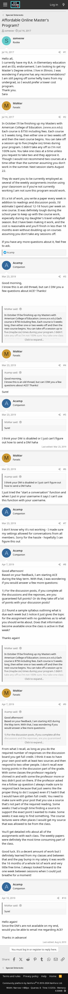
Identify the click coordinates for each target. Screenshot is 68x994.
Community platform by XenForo (33, 983)
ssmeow (9, 30)
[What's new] (63, 4)
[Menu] (5, 4)
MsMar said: (11, 309)
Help (43, 976)
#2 (64, 117)
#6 (64, 469)
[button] (65, 990)
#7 (64, 523)
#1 (64, 52)
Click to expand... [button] (34, 339)
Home (52, 976)
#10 (64, 898)
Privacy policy (31, 976)
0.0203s (52, 987)
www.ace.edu (53, 127)
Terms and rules (11, 976)
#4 (64, 365)
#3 (64, 276)
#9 (64, 704)
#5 (64, 414)
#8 (64, 564)
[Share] (59, 52)
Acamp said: (11, 372)
